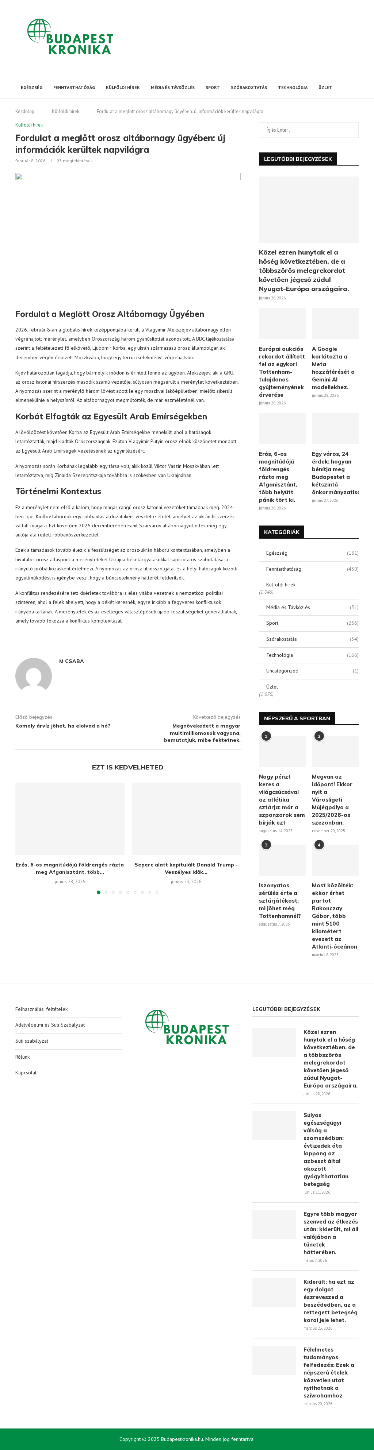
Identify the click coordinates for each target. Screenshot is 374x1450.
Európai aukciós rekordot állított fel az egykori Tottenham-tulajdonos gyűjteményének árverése (282, 371)
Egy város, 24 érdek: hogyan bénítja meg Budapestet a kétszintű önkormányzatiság (335, 473)
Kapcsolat (26, 1072)
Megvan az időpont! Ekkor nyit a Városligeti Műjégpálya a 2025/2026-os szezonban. (332, 799)
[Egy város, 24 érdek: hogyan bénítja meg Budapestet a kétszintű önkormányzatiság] (335, 429)
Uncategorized (312, 670)
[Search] (355, 87)
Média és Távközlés (173, 87)
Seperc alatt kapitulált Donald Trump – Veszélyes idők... (186, 868)
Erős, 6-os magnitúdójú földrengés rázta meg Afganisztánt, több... (70, 868)
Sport (213, 87)
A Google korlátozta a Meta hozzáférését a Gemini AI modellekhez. (333, 368)
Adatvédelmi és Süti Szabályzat (50, 1024)
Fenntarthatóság (74, 87)
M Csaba (71, 661)
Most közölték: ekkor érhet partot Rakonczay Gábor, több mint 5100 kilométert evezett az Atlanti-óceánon (334, 916)
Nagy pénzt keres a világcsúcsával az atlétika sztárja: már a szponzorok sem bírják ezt (282, 799)
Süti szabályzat (31, 1041)
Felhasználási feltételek (41, 1009)
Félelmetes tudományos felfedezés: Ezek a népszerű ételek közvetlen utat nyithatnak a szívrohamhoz (329, 1372)
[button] (25, 838)
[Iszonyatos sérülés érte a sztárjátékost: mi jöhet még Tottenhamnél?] (282, 860)
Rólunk (22, 1057)
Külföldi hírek (123, 87)
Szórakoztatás (249, 87)
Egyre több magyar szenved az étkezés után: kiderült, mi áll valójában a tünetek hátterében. (331, 1233)
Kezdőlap (24, 111)
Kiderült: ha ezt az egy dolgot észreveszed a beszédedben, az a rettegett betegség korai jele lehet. (331, 1300)
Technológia (293, 87)
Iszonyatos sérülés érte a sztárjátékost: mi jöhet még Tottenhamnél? (280, 900)
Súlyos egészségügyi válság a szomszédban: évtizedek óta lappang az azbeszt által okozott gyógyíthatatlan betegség (326, 1149)
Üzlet (325, 87)
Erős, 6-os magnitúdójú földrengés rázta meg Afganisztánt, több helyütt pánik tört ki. (278, 476)
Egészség (31, 87)
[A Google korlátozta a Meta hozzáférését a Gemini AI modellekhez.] (335, 324)
